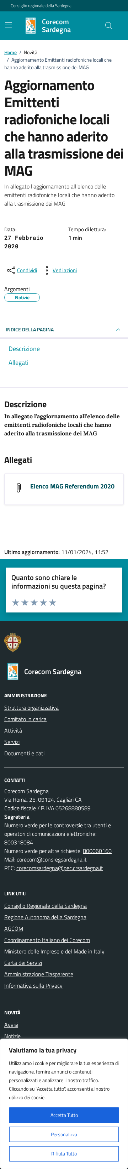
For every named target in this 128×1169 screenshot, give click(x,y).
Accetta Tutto (64, 1115)
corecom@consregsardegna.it (52, 859)
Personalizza (64, 1134)
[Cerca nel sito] (108, 25)
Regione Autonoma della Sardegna (45, 917)
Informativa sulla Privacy (33, 985)
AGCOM (13, 928)
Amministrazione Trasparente (38, 974)
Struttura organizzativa (31, 707)
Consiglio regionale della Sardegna (41, 5)
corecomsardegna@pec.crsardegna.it (59, 868)
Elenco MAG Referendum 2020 (72, 486)
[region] (64, 1104)
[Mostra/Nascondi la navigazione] (8, 25)
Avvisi (11, 1024)
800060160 (97, 851)
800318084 (18, 842)
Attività (13, 730)
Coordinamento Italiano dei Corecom (47, 940)
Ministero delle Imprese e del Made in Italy (54, 951)
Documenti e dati (24, 753)
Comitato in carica (25, 719)
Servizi (12, 742)
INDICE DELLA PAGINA (30, 329)
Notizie (12, 1036)
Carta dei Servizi (23, 962)
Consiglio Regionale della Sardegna (45, 905)
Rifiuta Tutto (64, 1153)
